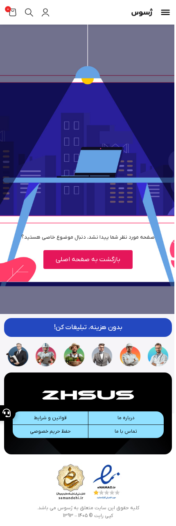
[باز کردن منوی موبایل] (165, 12)
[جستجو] (29, 12)
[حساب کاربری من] (45, 12)
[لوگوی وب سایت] (142, 12)
